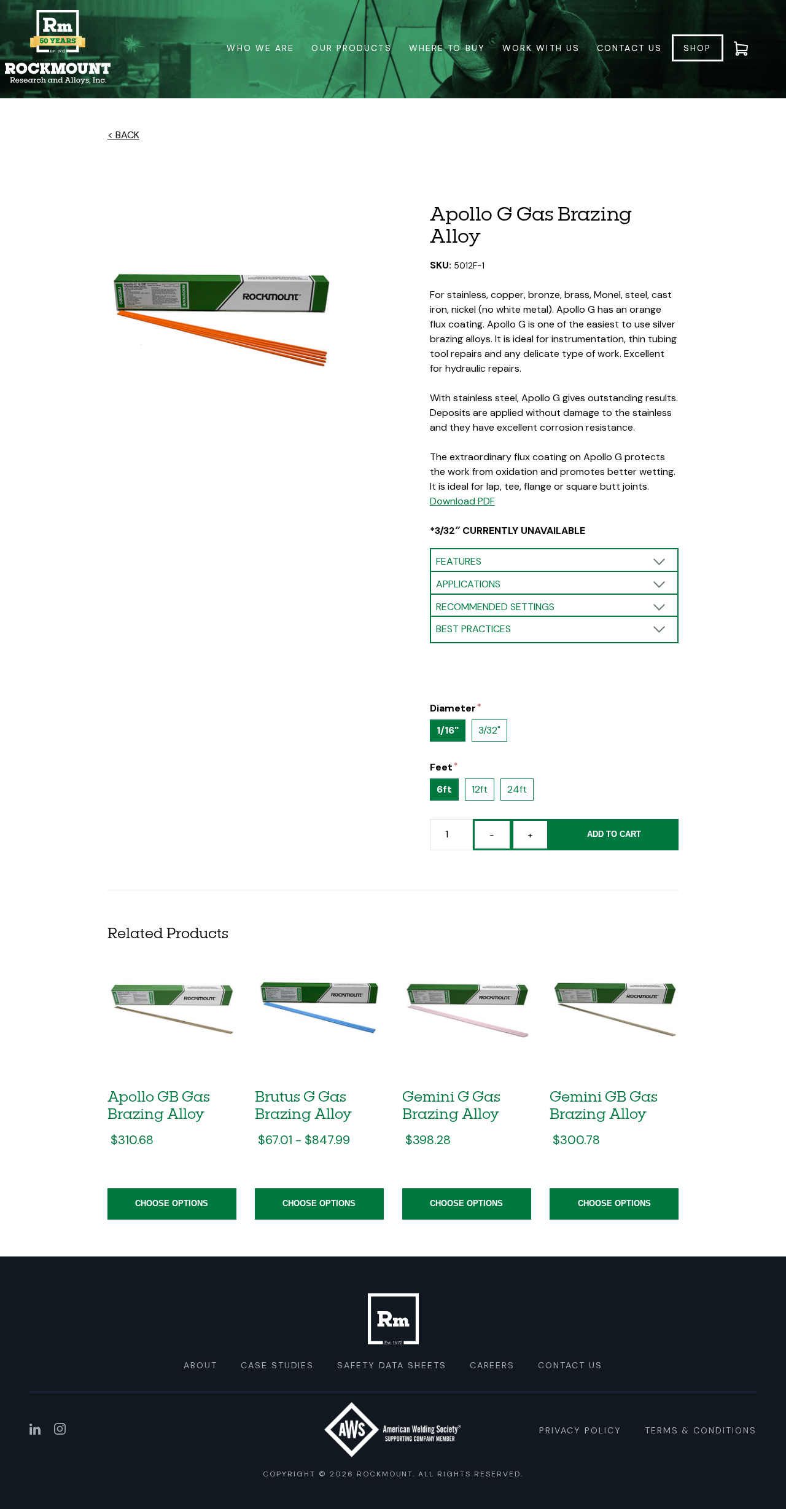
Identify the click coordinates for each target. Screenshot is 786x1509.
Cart (748, 47)
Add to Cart (614, 834)
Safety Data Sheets (391, 1365)
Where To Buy (447, 47)
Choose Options (171, 1203)
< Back (123, 134)
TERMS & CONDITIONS (701, 1430)
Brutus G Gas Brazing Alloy (303, 1104)
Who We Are (260, 47)
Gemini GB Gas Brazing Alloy (604, 1104)
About (200, 1365)
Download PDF (462, 501)
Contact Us (629, 47)
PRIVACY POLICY (580, 1430)
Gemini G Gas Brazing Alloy (451, 1104)
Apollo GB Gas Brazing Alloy (158, 1104)
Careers (492, 1365)
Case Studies (277, 1365)
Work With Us (541, 47)
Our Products (351, 47)
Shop (697, 47)
